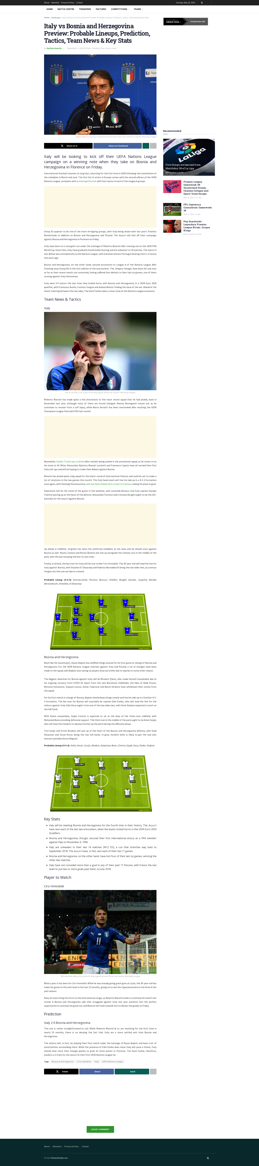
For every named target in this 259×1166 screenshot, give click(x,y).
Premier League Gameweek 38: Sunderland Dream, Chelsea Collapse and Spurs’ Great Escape (195, 187)
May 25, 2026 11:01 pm (192, 197)
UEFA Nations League (112, 1061)
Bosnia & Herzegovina (63, 1061)
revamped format (87, 181)
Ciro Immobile (84, 1061)
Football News (196, 21)
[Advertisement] (100, 207)
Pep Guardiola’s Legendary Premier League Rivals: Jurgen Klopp (196, 226)
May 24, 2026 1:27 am (191, 214)
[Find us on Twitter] (202, 3)
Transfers (85, 9)
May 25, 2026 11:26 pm (174, 172)
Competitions (119, 9)
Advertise (55, 2)
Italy (97, 1061)
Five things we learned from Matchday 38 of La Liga (183, 166)
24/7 (203, 21)
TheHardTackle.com (59, 1158)
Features (101, 9)
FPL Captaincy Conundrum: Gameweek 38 (197, 207)
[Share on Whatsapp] (146, 146)
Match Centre (66, 9)
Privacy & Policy (67, 2)
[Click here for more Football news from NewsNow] (176, 21)
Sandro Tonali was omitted (70, 461)
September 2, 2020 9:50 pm (79, 48)
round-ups (55, 17)
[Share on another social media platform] (153, 146)
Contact (79, 2)
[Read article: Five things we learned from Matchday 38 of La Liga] (189, 157)
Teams (137, 9)
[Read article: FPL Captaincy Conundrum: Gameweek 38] (172, 209)
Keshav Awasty (54, 48)
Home (49, 9)
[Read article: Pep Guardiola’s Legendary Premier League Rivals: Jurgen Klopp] (172, 226)
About (46, 2)
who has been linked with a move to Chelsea (108, 483)
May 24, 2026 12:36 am (192, 234)
